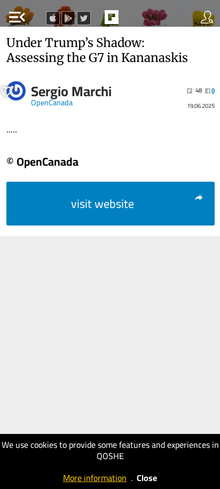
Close (147, 478)
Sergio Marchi (71, 91)
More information (95, 478)
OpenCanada (52, 102)
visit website (102, 203)
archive (134, 20)
